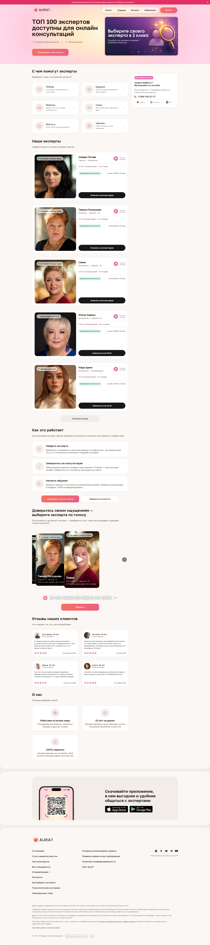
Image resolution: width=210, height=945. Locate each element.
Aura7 (34, 906)
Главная (121, 10)
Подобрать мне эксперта (60, 499)
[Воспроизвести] (80, 559)
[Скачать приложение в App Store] (116, 809)
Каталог (135, 10)
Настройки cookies (39, 928)
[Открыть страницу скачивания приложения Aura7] (56, 806)
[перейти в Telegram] (171, 851)
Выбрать (80, 607)
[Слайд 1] (132, 51)
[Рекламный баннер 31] (141, 36)
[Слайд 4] (150, 51)
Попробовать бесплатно (50, 52)
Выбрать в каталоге (100, 499)
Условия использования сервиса (109, 921)
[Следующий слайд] (124, 559)
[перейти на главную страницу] (42, 10)
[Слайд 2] (138, 51)
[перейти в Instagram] (156, 851)
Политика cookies (53, 928)
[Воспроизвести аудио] (116, 158)
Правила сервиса (129, 921)
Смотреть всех (80, 418)
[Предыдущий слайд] (35, 559)
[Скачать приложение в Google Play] (141, 809)
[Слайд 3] (144, 51)
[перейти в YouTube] (176, 851)
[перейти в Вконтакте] (166, 851)
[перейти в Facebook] (161, 851)
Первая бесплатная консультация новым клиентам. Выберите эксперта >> (103, 2)
